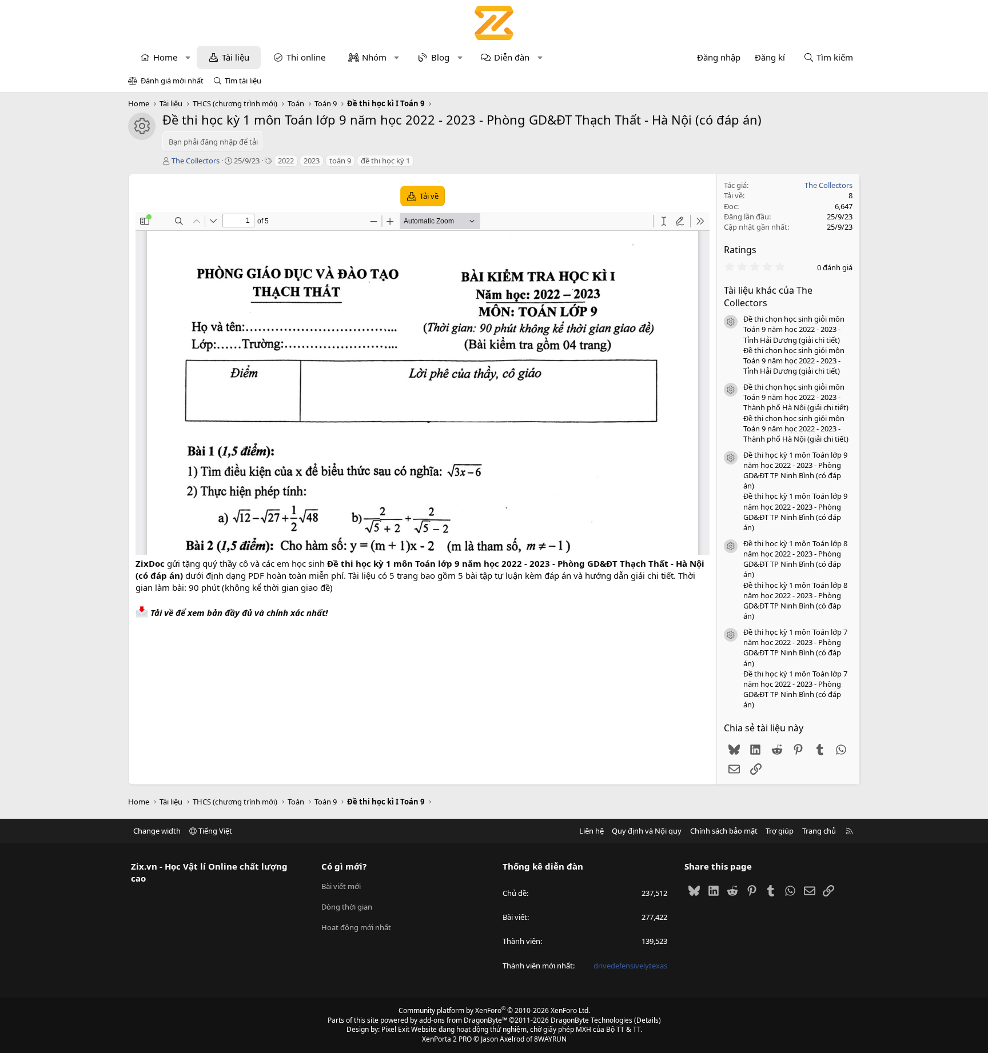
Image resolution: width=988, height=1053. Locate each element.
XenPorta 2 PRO (447, 1039)
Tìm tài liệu (243, 80)
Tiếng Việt (214, 831)
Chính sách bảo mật (724, 831)
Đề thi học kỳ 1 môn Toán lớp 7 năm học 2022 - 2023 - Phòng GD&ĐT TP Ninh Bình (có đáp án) (795, 647)
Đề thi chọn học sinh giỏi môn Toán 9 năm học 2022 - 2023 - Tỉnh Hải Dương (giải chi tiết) (793, 329)
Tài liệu (235, 57)
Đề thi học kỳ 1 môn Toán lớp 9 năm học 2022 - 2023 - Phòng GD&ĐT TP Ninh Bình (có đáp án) (795, 470)
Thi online (305, 57)
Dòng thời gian (346, 907)
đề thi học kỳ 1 (385, 160)
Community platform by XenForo (494, 1010)
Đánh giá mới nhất (172, 80)
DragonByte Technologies (591, 1020)
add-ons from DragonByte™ (463, 1020)
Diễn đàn (511, 57)
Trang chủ (819, 831)
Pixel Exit (395, 1029)
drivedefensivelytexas (630, 965)
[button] (188, 57)
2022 (286, 160)
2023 (312, 160)
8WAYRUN (550, 1039)
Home (165, 57)
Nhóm (374, 57)
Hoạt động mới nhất (356, 927)
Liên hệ (591, 831)
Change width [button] (157, 831)
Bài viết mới (341, 886)
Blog (440, 57)
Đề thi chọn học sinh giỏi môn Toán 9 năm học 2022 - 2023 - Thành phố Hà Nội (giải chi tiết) (795, 397)
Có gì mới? (343, 866)
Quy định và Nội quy (647, 831)
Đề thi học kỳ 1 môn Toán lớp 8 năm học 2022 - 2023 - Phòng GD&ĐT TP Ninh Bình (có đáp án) (795, 559)
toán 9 (340, 160)
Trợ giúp (780, 831)
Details (647, 1020)
